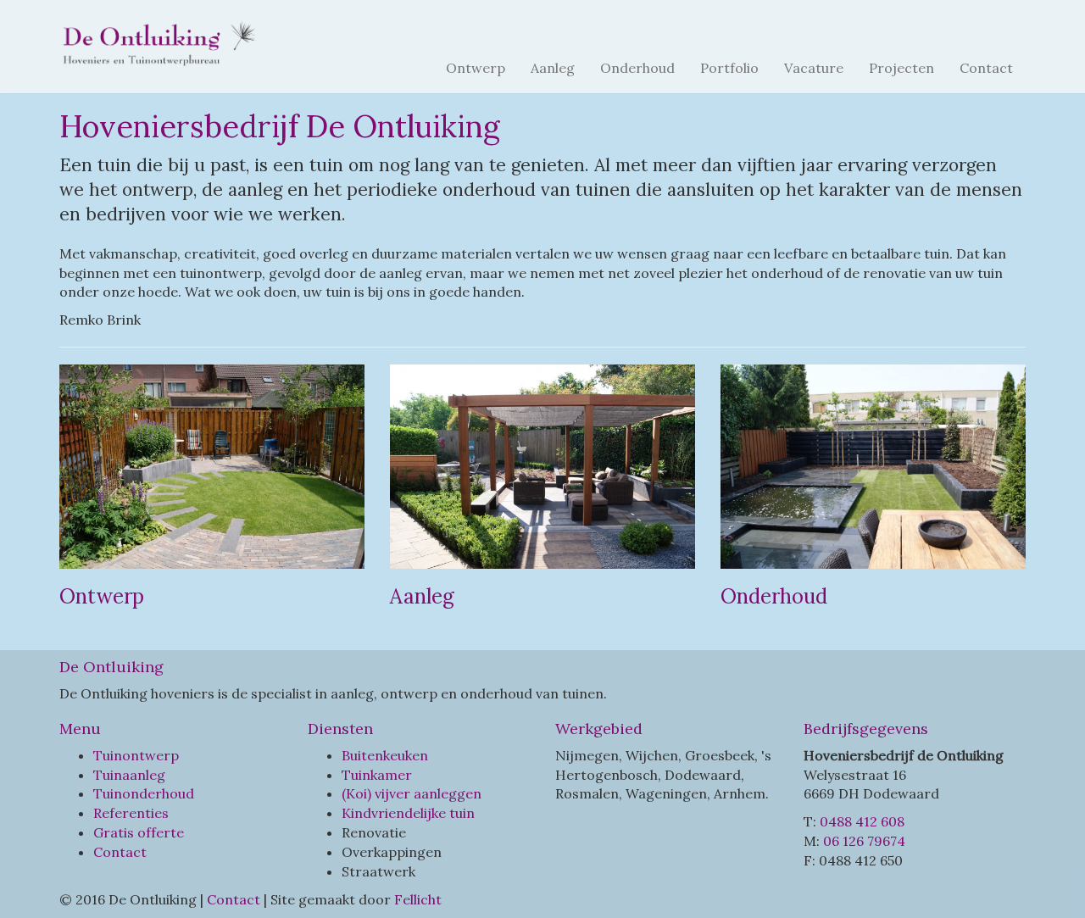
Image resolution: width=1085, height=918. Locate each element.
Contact (986, 67)
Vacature (813, 67)
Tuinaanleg (129, 774)
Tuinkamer (377, 774)
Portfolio (729, 67)
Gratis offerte (138, 832)
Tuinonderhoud (143, 793)
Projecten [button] (901, 67)
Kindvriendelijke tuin (408, 812)
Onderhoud (637, 67)
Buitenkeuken (385, 755)
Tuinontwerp (136, 755)
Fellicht (418, 899)
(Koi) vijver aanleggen (411, 793)
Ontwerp (475, 67)
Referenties (131, 812)
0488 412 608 (862, 821)
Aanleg (553, 67)
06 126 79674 (864, 840)
